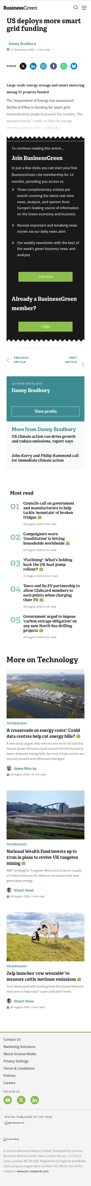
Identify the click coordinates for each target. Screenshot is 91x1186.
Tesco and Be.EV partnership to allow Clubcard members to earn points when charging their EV (51, 592)
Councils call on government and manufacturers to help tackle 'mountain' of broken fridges (48, 510)
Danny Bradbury (22, 43)
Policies (9, 1075)
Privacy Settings (16, 1061)
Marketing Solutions (19, 1046)
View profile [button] (45, 411)
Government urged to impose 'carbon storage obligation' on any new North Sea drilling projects (50, 623)
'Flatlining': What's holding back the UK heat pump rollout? (47, 564)
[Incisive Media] (11, 1138)
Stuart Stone (24, 890)
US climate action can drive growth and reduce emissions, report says (44, 439)
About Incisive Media (19, 1054)
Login (45, 326)
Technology (17, 723)
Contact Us (12, 1039)
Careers (9, 1082)
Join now (45, 276)
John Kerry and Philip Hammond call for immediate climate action (45, 458)
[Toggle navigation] (83, 8)
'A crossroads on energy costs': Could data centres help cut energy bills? (43, 733)
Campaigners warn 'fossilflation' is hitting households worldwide (44, 538)
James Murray (25, 768)
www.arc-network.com (33, 1171)
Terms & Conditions (19, 1068)
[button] (75, 8)
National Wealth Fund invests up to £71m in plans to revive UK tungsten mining (42, 857)
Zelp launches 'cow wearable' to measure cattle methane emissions (41, 976)
